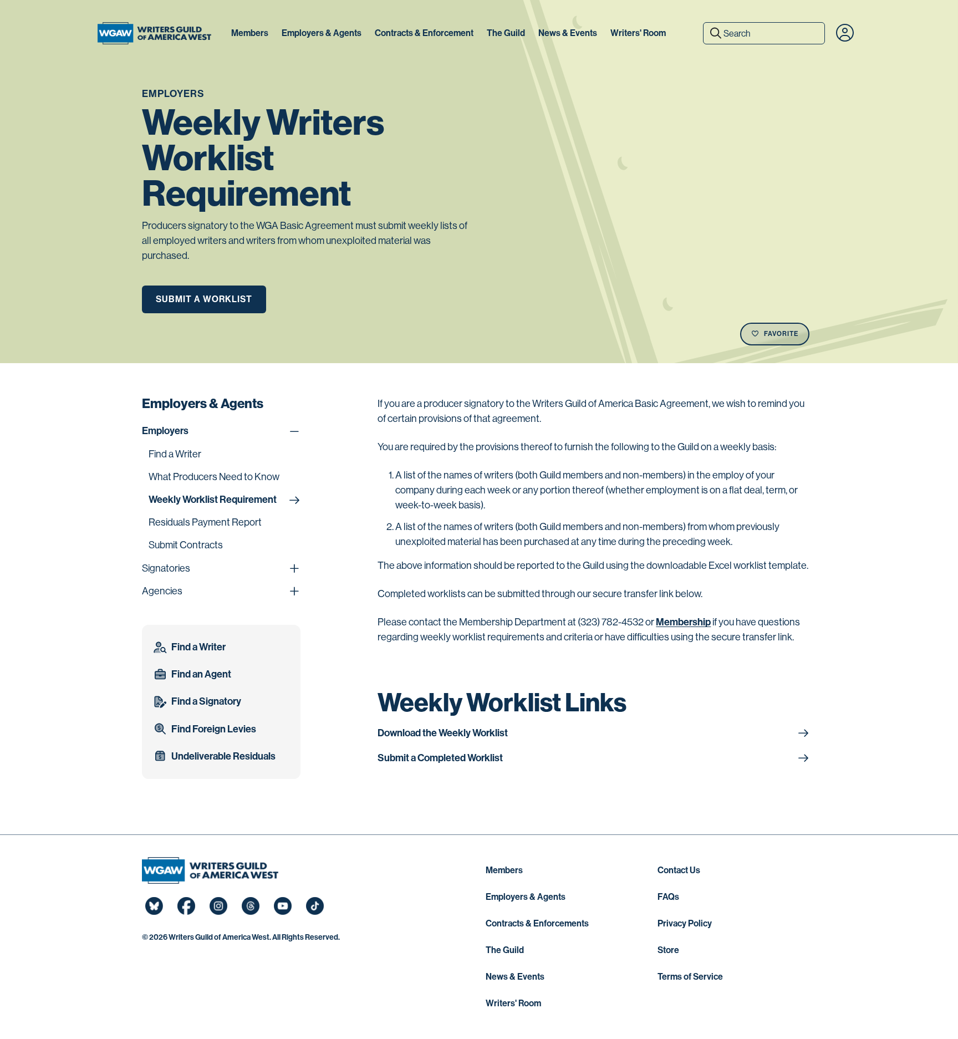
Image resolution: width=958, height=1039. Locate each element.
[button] (845, 34)
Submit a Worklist (204, 299)
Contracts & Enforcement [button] (424, 33)
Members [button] (249, 33)
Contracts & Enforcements (537, 923)
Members (504, 870)
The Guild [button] (506, 33)
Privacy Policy (685, 923)
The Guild (505, 950)
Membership (683, 622)
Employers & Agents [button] (321, 33)
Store (668, 950)
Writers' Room (513, 1003)
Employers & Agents (525, 897)
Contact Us (679, 870)
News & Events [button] (567, 33)
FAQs (668, 897)
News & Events (515, 976)
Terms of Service (690, 976)
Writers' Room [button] (638, 33)
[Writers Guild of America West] (154, 33)
